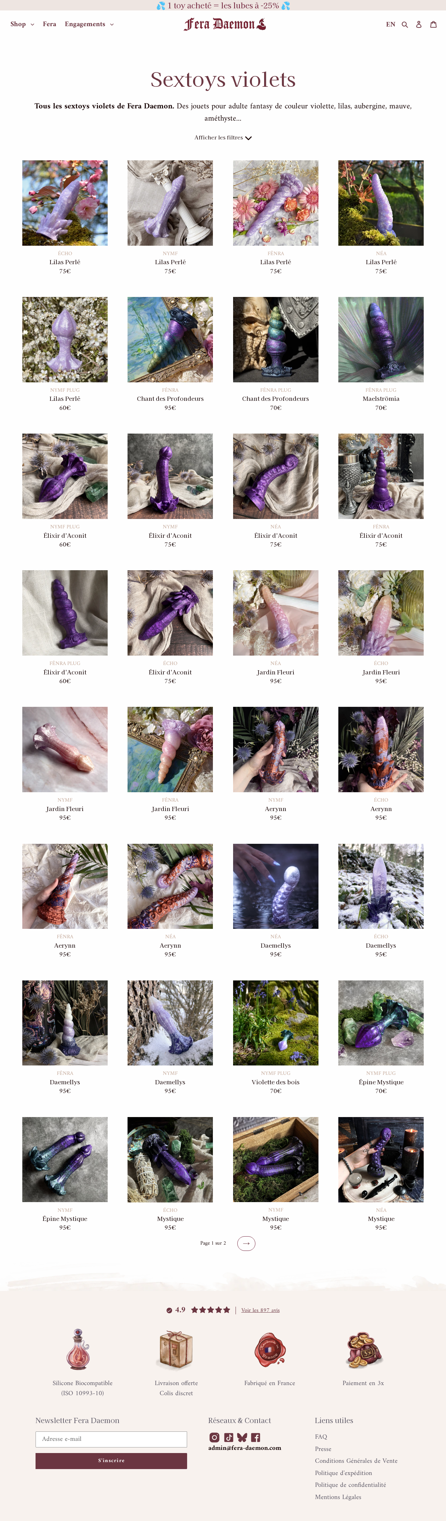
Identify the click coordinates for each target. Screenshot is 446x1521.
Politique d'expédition (343, 1473)
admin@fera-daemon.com (244, 1448)
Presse (323, 1449)
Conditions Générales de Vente (356, 1461)
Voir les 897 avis (260, 1310)
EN (390, 24)
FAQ (321, 1437)
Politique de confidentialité (350, 1485)
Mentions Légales (338, 1497)
